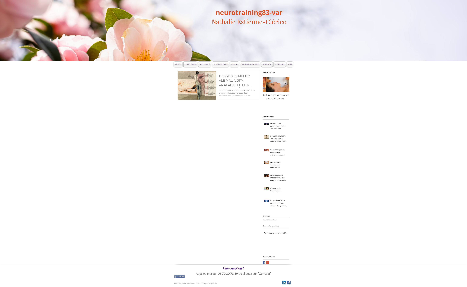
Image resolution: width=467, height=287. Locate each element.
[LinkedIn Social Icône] (284, 282)
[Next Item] (285, 84)
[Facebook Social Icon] (289, 282)
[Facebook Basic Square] (264, 262)
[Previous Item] (266, 84)
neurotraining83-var (249, 12)
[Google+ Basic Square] (267, 262)
